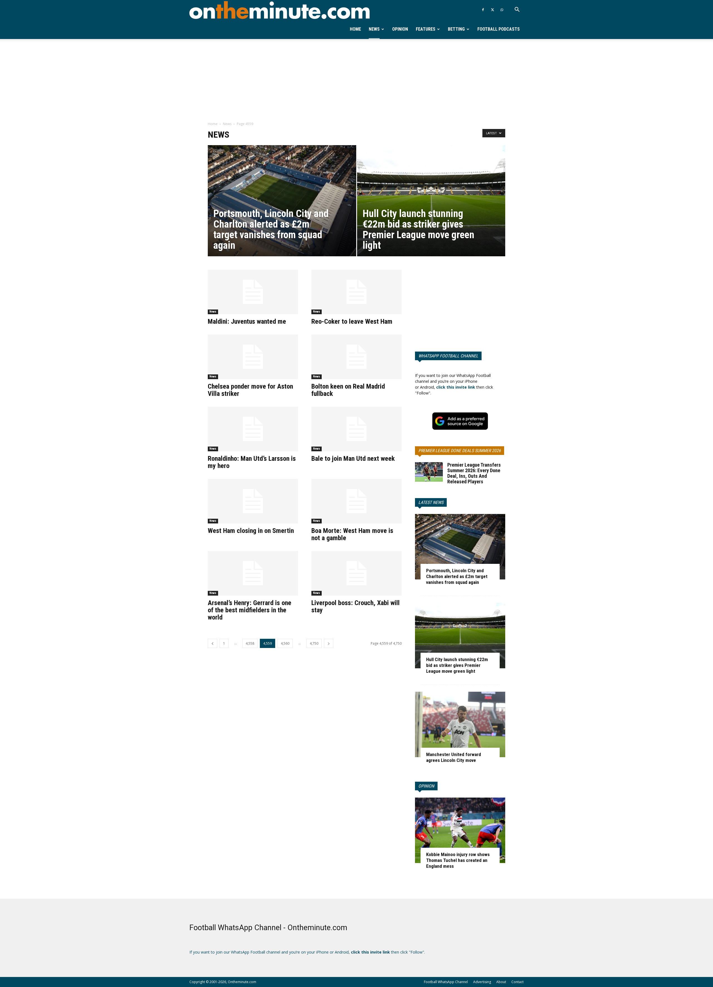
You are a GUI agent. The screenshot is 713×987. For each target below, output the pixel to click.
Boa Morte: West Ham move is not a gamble (352, 534)
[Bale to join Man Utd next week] (356, 429)
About (501, 981)
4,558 (250, 643)
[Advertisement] (356, 80)
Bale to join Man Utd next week (353, 458)
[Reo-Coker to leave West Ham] (356, 292)
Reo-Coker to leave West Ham (351, 321)
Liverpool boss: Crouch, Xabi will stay (355, 606)
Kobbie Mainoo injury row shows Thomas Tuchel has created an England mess (458, 860)
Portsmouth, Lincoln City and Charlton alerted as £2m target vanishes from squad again (456, 576)
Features (425, 29)
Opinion (400, 29)
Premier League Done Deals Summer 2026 (459, 450)
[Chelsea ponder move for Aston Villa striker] (253, 357)
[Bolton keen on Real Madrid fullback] (356, 357)
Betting (456, 29)
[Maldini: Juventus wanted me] (253, 292)
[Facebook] (483, 10)
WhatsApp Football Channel (448, 356)
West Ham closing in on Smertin (251, 531)
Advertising (482, 981)
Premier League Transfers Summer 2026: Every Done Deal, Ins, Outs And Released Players (474, 473)
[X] (492, 10)
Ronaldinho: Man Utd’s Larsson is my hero (252, 462)
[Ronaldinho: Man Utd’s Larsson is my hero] (253, 429)
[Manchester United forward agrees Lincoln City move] (460, 724)
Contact (517, 981)
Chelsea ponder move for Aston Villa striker (250, 390)
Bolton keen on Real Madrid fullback (348, 390)
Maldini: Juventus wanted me (247, 321)
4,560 (285, 643)
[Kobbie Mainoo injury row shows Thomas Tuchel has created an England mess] (460, 830)
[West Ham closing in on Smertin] (253, 501)
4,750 (314, 643)
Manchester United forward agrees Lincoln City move (453, 757)
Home (355, 29)
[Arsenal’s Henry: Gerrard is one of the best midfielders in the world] (253, 573)
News (374, 29)
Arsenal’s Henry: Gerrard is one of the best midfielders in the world (249, 610)
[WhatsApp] (502, 10)
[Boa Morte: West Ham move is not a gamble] (356, 501)
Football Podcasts (498, 29)
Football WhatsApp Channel (446, 981)
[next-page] (328, 643)
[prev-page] (212, 643)
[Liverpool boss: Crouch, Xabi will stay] (356, 573)
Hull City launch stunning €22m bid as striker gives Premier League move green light (457, 665)
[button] (517, 10)
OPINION (426, 786)
